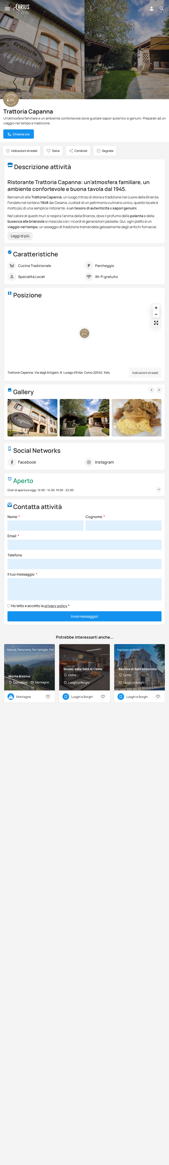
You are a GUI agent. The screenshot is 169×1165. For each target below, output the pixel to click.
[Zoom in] (156, 308)
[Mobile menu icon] (7, 8)
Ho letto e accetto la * (40, 605)
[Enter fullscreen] (156, 323)
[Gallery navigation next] (159, 390)
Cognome (94, 516)
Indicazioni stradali (145, 373)
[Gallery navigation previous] (152, 390)
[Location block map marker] (84, 333)
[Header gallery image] (42, 49)
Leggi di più (20, 235)
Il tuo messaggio (21, 574)
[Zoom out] (156, 314)
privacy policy (55, 605)
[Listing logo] (11, 99)
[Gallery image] (32, 417)
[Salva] (47, 696)
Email (12, 535)
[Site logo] (21, 9)
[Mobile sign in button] (151, 8)
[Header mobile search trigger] (162, 8)
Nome (12, 516)
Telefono (14, 555)
